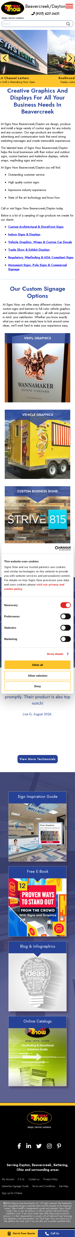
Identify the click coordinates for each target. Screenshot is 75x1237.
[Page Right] (70, 58)
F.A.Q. (21, 1179)
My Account (8, 1179)
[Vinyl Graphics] (37, 372)
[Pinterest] (59, 1146)
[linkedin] (28, 1146)
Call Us (55, 1233)
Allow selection (37, 675)
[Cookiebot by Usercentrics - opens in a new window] (55, 548)
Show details (55, 653)
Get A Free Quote (24, 1233)
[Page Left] (5, 58)
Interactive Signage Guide (15, 1186)
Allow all (37, 664)
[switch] (65, 616)
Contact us (34, 1179)
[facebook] (19, 1146)
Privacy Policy (50, 1179)
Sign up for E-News (12, 1193)
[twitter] (39, 1146)
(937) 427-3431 (47, 13)
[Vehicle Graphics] (37, 449)
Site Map (63, 1186)
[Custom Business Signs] (37, 525)
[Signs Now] (12, 11)
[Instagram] (49, 1146)
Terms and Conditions (43, 1186)
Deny (37, 686)
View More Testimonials (37, 759)
